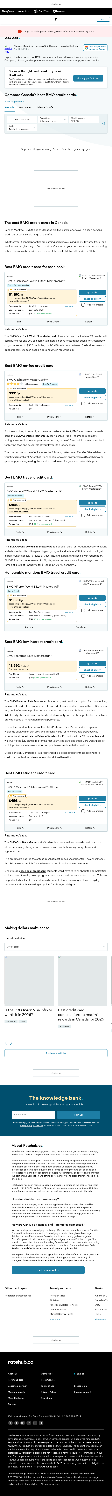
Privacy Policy (26, 1125)
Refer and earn (15, 1379)
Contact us (38, 1125)
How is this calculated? (19, 301)
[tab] (10, 107)
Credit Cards (11, 1021)
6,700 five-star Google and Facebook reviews (40, 1260)
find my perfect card (88, 78)
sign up (78, 1114)
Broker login (80, 1386)
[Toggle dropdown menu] (66, 119)
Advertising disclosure (14, 101)
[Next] (10, 1043)
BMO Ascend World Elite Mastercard (31, 546)
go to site (92, 292)
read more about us (48, 1270)
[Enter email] (33, 1115)
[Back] (6, 1043)
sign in (103, 19)
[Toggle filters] (103, 123)
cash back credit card (33, 870)
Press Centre (48, 1379)
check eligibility (92, 298)
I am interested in (15, 938)
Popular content (82, 1392)
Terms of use (47, 1386)
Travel (23, 1021)
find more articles (56, 1053)
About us (64, 1216)
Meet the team (16, 1398)
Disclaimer (46, 1398)
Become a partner (17, 1386)
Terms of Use (89, 1122)
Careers (12, 1404)
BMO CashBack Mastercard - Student (32, 842)
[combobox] (53, 119)
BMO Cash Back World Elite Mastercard (33, 336)
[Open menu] (4, 19)
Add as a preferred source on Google (97, 47)
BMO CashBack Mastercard (32, 435)
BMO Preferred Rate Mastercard (28, 701)
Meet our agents (16, 1392)
